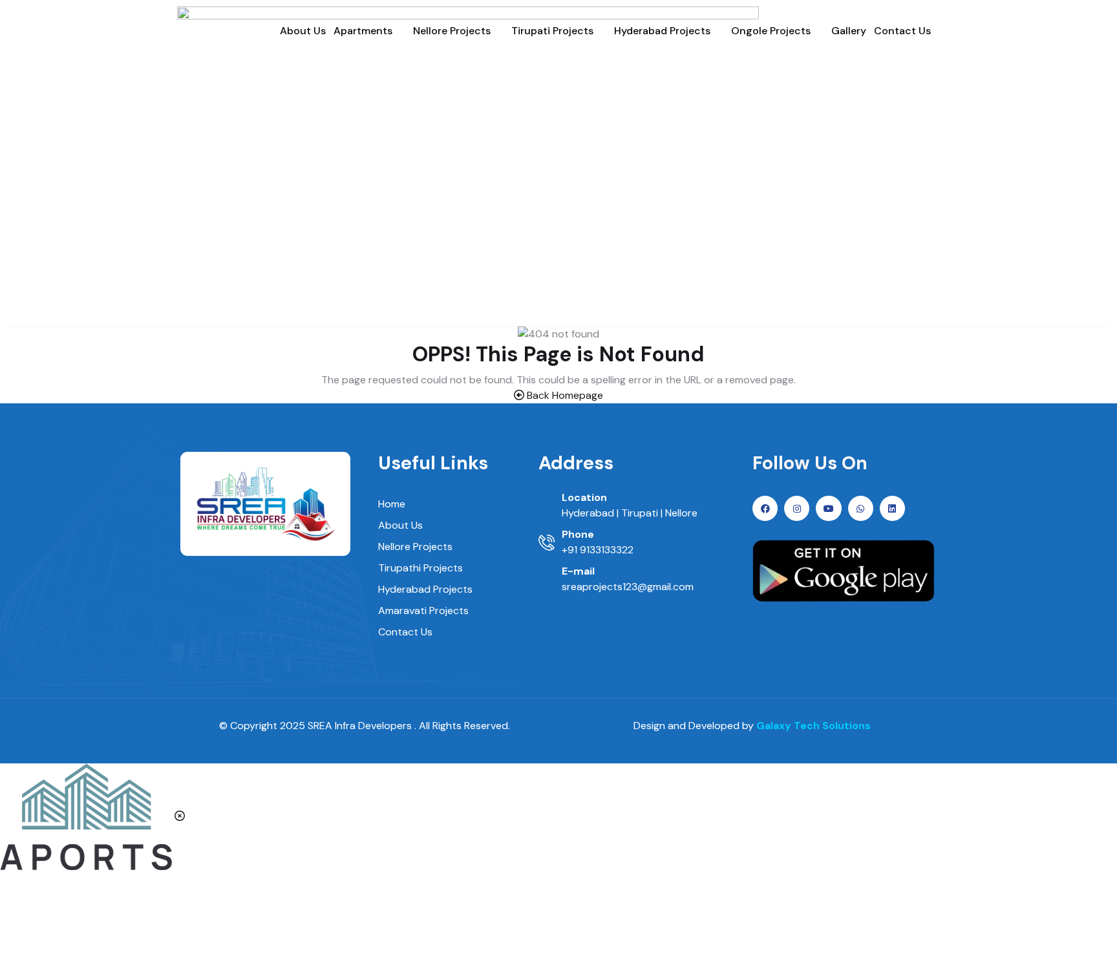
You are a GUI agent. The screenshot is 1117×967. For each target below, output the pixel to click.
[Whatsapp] (860, 508)
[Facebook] (765, 508)
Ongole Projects (771, 30)
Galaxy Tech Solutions (813, 725)
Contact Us (902, 30)
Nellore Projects (452, 30)
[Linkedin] (892, 508)
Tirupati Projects (552, 30)
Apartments (363, 30)
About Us (303, 30)
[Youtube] (828, 508)
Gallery (848, 30)
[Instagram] (796, 508)
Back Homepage (563, 395)
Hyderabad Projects (662, 30)
